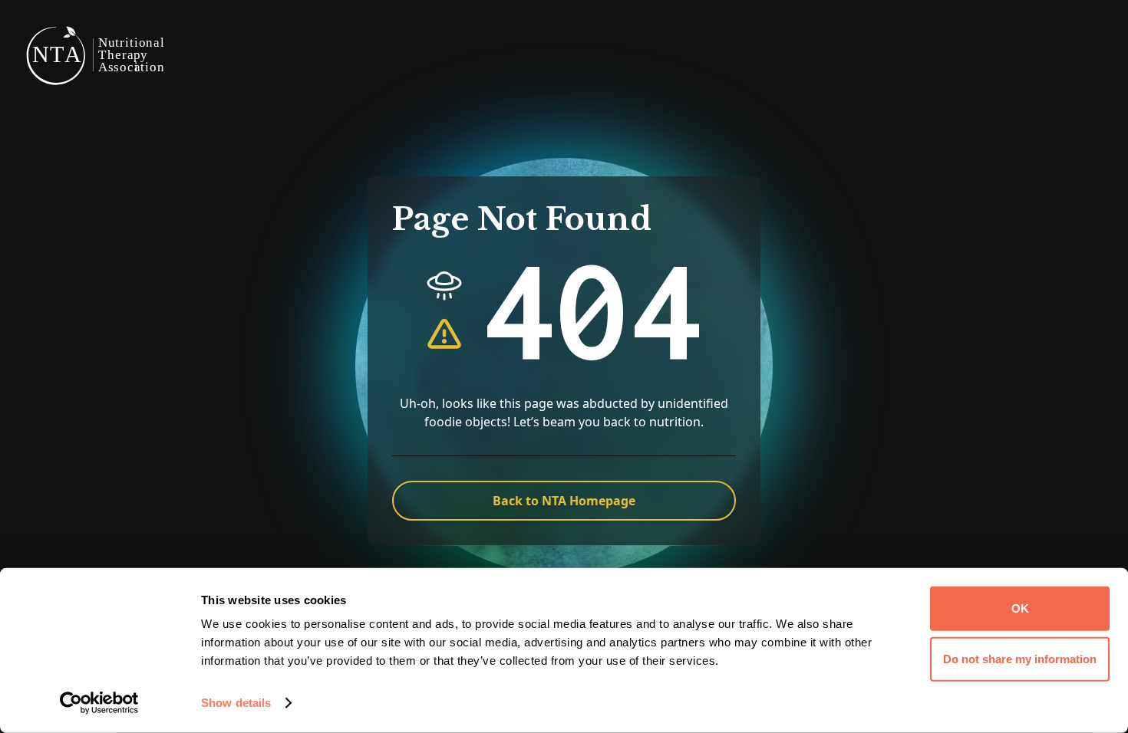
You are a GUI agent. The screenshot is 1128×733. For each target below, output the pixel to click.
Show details (236, 702)
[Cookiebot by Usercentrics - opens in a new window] (99, 703)
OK (1020, 608)
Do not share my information (1020, 658)
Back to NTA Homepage (564, 500)
